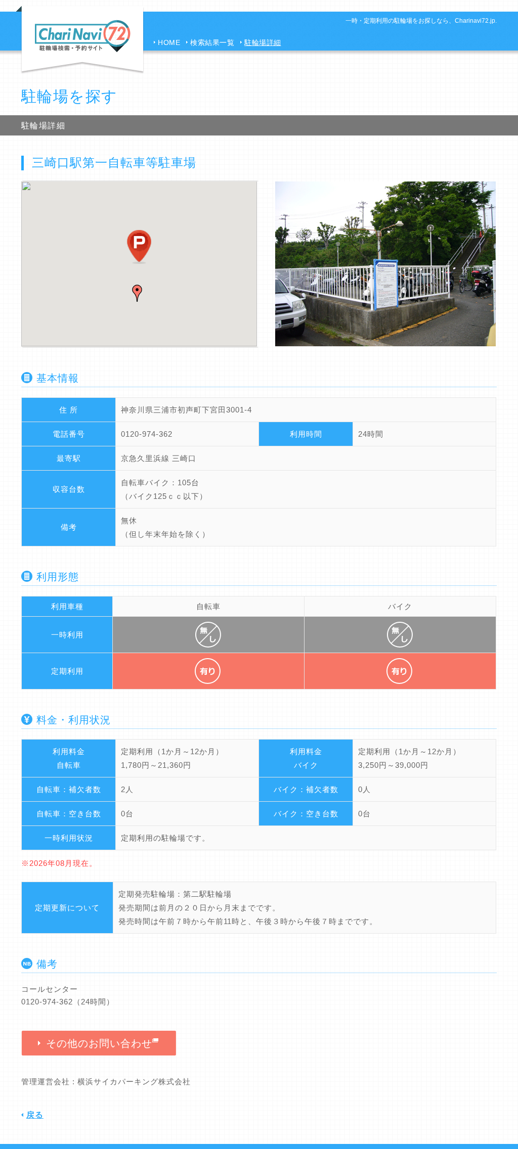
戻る (35, 1115)
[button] (137, 293)
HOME (169, 42)
